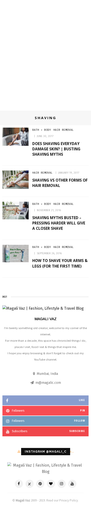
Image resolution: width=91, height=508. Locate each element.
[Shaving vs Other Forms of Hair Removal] (15, 179)
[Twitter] (29, 484)
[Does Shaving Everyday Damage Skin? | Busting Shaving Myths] (15, 136)
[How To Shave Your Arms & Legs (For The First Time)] (15, 253)
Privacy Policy (68, 500)
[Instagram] (62, 484)
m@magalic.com (48, 383)
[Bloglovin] (51, 484)
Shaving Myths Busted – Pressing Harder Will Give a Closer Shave (58, 223)
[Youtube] (72, 484)
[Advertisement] (45, 58)
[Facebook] (19, 484)
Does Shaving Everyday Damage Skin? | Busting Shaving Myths (56, 149)
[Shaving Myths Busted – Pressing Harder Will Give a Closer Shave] (15, 210)
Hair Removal (63, 129)
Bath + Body (41, 129)
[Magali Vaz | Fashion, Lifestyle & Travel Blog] (45, 468)
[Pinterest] (40, 484)
